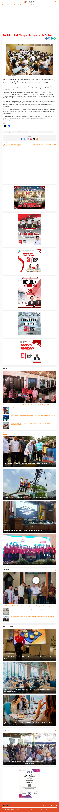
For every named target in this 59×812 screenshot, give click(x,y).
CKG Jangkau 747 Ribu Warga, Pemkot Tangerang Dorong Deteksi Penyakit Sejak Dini (28, 760)
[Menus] (3, 2)
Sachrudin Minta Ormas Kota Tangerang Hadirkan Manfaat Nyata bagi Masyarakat (32, 616)
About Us (27, 809)
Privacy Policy (41, 809)
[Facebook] (22, 139)
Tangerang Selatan (14, 38)
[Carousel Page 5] (33, 763)
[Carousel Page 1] (26, 763)
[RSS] (37, 139)
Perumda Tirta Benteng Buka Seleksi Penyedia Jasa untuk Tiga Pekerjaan (29, 609)
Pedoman (33, 809)
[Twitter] (25, 139)
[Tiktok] (34, 139)
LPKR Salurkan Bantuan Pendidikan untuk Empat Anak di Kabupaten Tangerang (26, 606)
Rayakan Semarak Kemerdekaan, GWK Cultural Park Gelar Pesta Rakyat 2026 (26, 405)
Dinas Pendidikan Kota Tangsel (21, 132)
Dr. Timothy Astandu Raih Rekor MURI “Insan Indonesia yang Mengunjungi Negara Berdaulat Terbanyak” (31, 424)
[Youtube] (31, 139)
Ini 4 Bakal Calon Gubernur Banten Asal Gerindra (44, 143)
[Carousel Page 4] (31, 763)
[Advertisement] (29, 18)
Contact (48, 809)
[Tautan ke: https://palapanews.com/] (55, 570)
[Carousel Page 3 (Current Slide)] (29, 763)
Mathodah (33, 132)
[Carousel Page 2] (27, 763)
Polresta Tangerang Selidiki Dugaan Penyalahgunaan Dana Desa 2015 (12, 144)
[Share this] (46, 38)
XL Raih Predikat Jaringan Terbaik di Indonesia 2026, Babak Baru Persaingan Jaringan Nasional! (33, 416)
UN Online (49, 132)
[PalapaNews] (29, 1)
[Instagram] (28, 139)
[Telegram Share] (52, 38)
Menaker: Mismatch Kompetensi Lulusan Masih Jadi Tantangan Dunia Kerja (30, 408)
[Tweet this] (49, 38)
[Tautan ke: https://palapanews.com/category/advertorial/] (55, 730)
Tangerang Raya (6, 38)
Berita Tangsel (7, 132)
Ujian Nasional (41, 132)
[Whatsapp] (54, 38)
